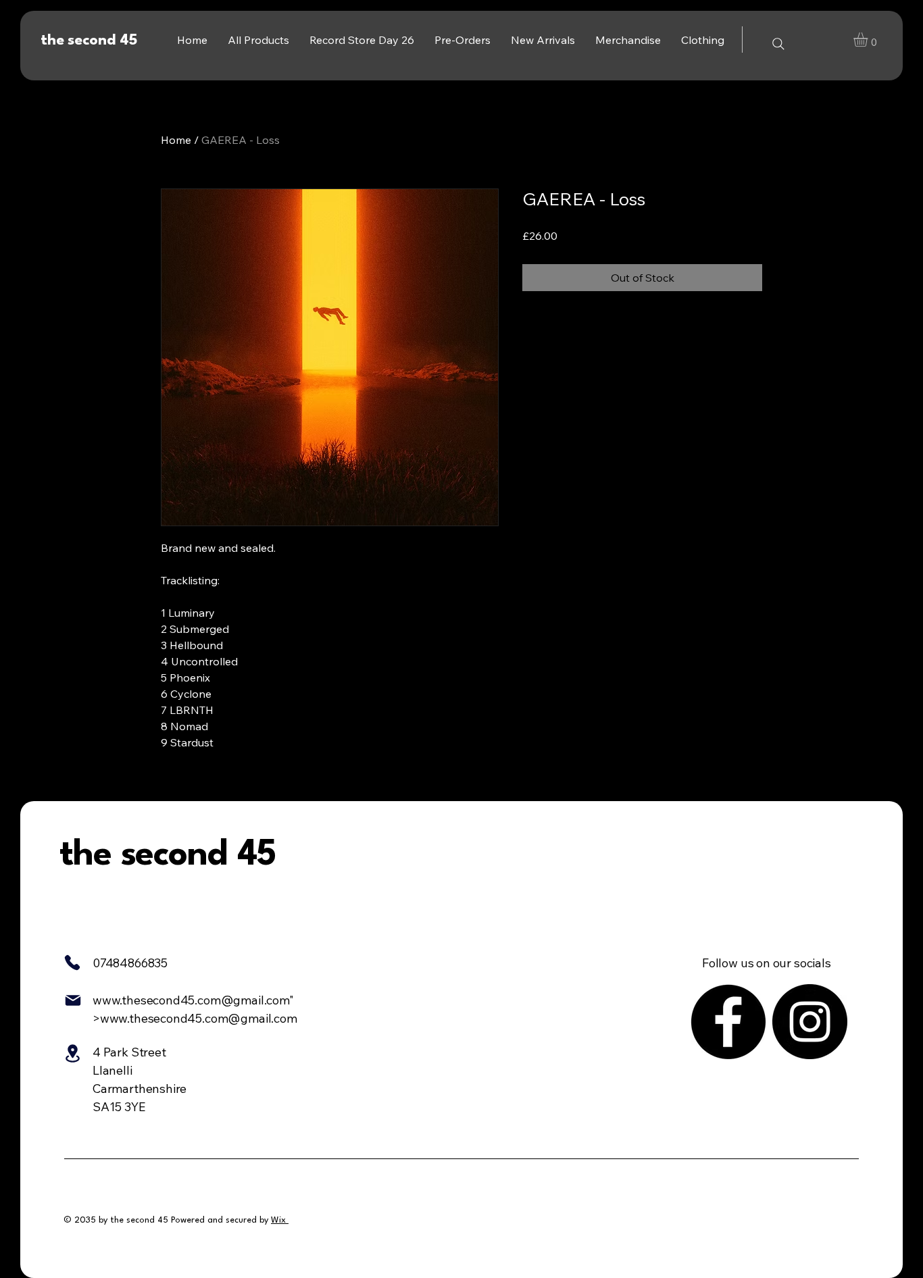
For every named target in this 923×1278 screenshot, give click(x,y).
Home (176, 140)
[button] (868, 39)
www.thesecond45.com (157, 1000)
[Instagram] (809, 1021)
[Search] (778, 44)
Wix (278, 1220)
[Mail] (73, 1000)
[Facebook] (728, 1021)
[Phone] (72, 962)
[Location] (72, 1053)
